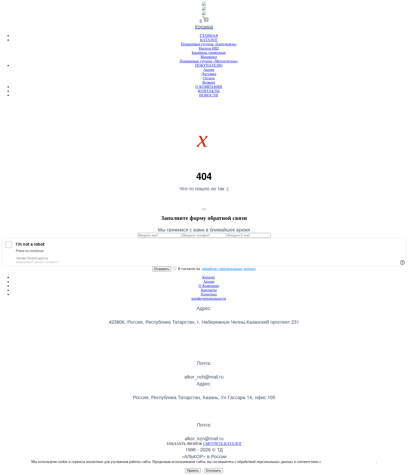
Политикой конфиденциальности (349, 462)
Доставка (208, 74)
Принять (193, 470)
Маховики (208, 57)
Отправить (161, 269)
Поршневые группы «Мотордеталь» (209, 61)
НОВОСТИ (208, 95)
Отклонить (213, 470)
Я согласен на (216, 269)
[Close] (204, 209)
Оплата (209, 78)
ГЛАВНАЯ (209, 36)
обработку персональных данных (229, 269)
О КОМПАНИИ (209, 87)
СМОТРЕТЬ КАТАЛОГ (222, 444)
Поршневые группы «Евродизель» (209, 44)
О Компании (209, 286)
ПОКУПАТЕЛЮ (208, 65)
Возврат (208, 82)
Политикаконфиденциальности (208, 296)
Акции (208, 70)
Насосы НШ (209, 48)
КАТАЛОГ (209, 40)
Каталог (208, 277)
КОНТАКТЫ (209, 91)
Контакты (209, 290)
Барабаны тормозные (209, 53)
